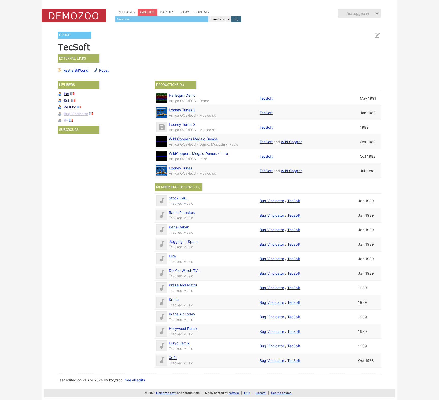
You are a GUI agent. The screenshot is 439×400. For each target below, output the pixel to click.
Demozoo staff (166, 393)
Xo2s (173, 357)
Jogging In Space (183, 241)
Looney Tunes (180, 168)
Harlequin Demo (182, 95)
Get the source (281, 393)
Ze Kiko (70, 107)
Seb (67, 100)
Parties (167, 12)
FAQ (247, 393)
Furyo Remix (179, 343)
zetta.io (234, 393)
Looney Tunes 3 (182, 124)
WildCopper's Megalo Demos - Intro (198, 153)
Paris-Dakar (179, 227)
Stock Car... (178, 198)
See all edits (135, 380)
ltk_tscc (116, 380)
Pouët (104, 70)
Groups (147, 12)
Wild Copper (291, 142)
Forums (201, 12)
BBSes (184, 12)
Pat (66, 94)
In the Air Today (182, 314)
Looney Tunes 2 (182, 110)
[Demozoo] (74, 15)
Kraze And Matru (183, 285)
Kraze (174, 299)
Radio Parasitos (182, 212)
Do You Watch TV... (184, 270)
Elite (172, 256)
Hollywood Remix (183, 328)
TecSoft (266, 98)
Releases (126, 12)
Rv (66, 120)
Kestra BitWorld (75, 70)
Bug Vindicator (76, 114)
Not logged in (357, 13)
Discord (260, 393)
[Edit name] (377, 35)
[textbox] (161, 19)
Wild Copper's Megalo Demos (193, 139)
